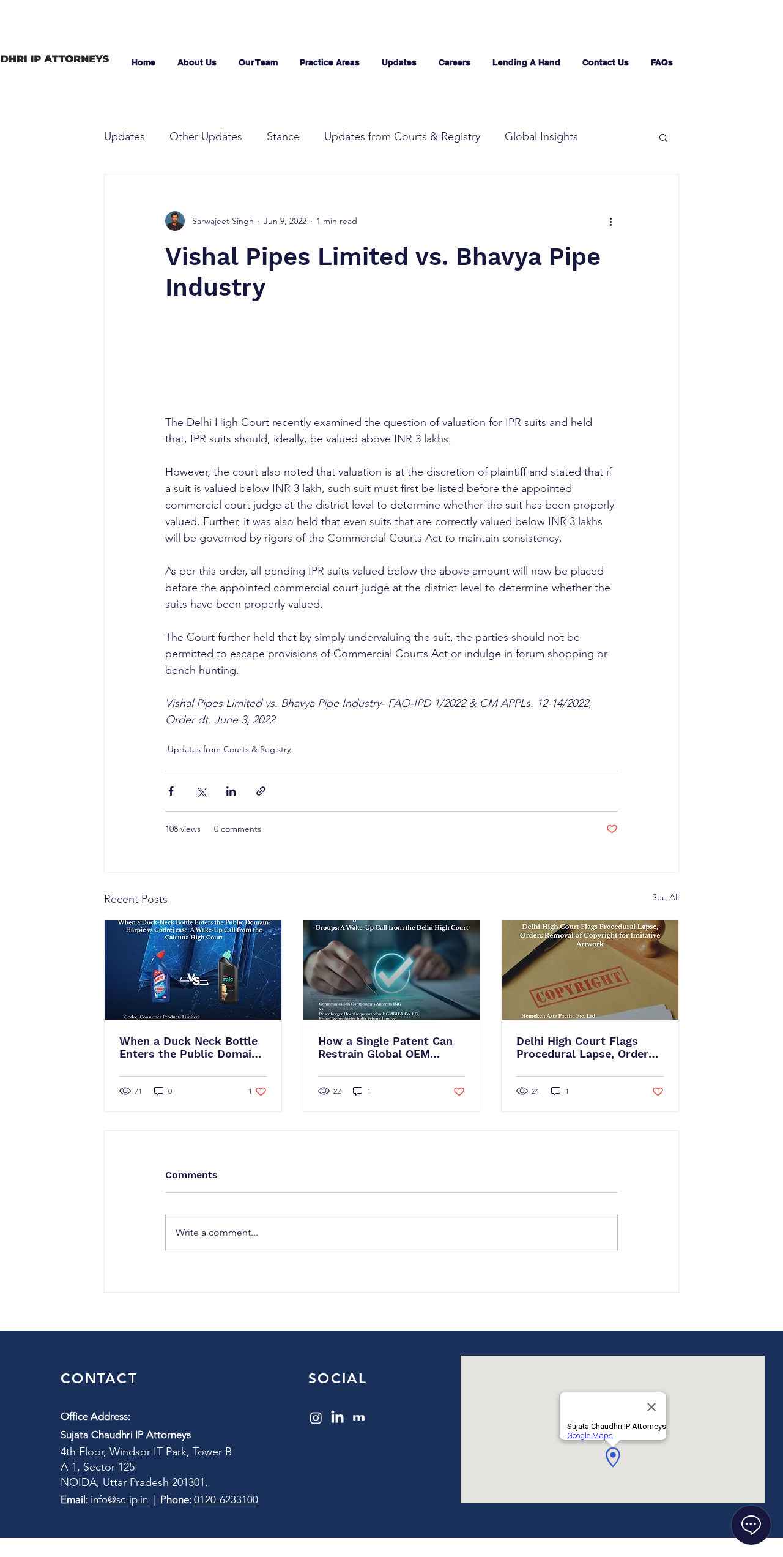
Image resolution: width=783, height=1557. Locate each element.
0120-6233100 (226, 1499)
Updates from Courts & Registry (402, 136)
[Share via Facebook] (171, 791)
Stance (283, 136)
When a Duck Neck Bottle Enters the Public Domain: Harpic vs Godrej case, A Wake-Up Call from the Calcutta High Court (190, 1047)
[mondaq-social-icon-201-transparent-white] (358, 1417)
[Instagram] (316, 1417)
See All (665, 897)
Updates (124, 136)
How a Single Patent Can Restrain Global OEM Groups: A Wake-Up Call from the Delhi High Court (388, 1047)
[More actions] (610, 221)
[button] (663, 137)
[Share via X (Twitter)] (201, 791)
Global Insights (541, 136)
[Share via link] (261, 791)
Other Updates (205, 136)
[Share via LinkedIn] (231, 791)
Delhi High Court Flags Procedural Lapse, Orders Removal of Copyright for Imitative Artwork (585, 1047)
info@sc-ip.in (119, 1499)
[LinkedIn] (337, 1417)
